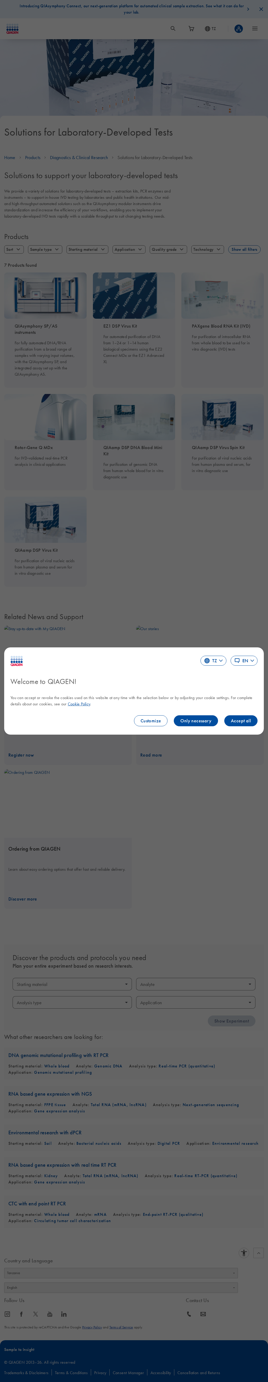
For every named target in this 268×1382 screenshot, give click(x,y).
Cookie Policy (79, 703)
